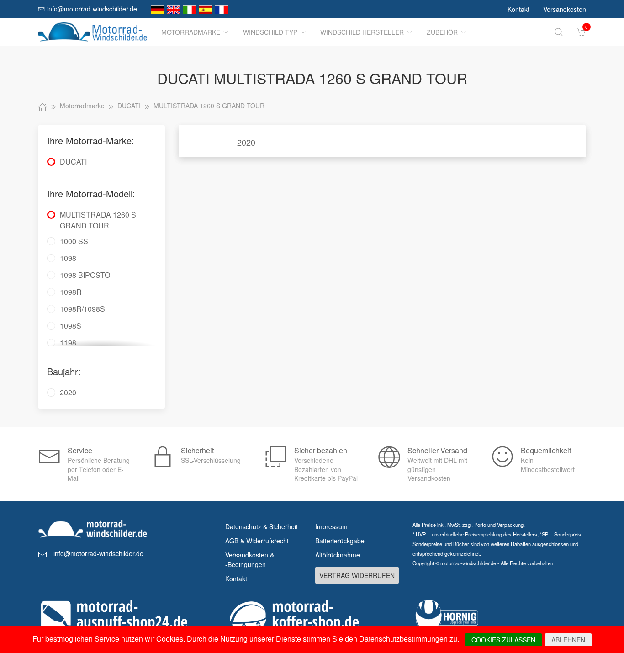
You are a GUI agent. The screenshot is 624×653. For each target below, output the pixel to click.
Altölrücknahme (337, 554)
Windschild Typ (270, 32)
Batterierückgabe (340, 540)
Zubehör (442, 32)
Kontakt (518, 9)
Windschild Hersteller (362, 32)
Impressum (331, 526)
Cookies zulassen (503, 639)
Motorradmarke (190, 32)
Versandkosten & (249, 559)
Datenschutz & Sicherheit (261, 526)
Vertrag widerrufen (357, 575)
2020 (246, 142)
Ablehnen (568, 639)
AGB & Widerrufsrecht (257, 540)
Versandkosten (564, 9)
